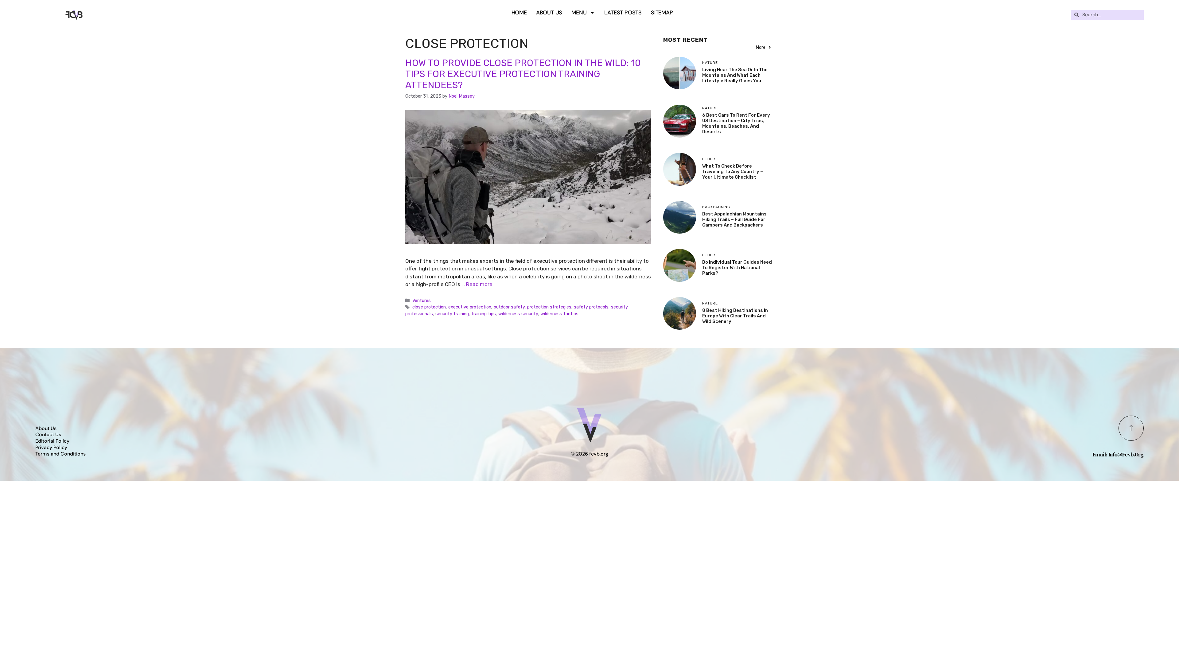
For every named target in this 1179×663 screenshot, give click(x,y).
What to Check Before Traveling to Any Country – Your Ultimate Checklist (732, 171)
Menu (578, 12)
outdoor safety (509, 307)
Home (519, 12)
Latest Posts (623, 12)
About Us (549, 12)
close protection (429, 307)
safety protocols (591, 307)
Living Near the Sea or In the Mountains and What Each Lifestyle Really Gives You (735, 75)
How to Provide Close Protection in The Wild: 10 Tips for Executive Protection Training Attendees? (523, 74)
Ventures (421, 300)
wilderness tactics (559, 313)
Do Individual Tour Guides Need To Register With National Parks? (737, 267)
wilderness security (518, 313)
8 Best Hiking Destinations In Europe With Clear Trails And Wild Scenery (735, 316)
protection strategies (549, 307)
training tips (483, 313)
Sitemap (662, 12)
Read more (479, 284)
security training (452, 313)
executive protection (469, 307)
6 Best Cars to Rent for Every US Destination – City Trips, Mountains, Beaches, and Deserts (736, 123)
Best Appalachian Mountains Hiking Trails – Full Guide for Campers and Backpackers (734, 219)
